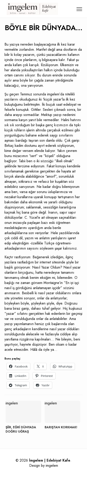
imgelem (52, 465)
